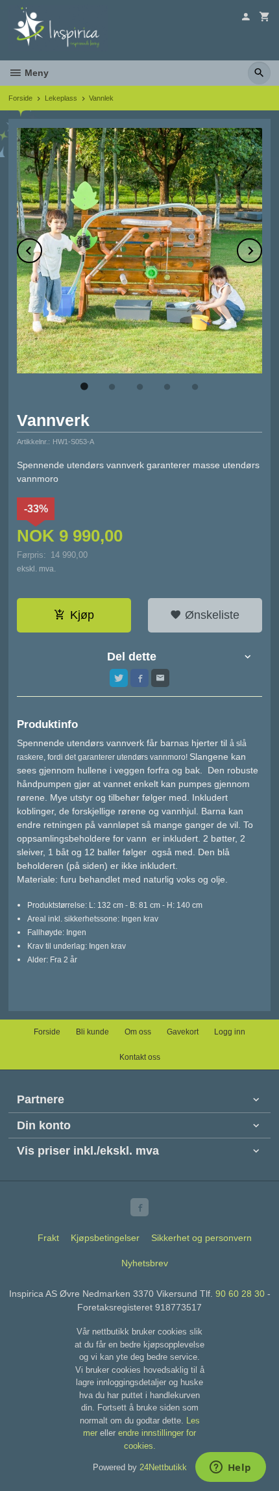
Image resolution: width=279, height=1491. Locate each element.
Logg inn (229, 1031)
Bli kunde (92, 1031)
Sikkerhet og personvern (201, 1238)
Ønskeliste (210, 614)
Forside (20, 98)
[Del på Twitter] (119, 678)
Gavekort (183, 1031)
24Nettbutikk (163, 1467)
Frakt (48, 1238)
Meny (35, 73)
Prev (41, 248)
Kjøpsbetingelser (105, 1238)
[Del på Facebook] (139, 678)
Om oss (138, 1031)
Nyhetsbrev (144, 1263)
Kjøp (82, 614)
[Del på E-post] (160, 678)
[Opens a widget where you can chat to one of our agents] (230, 1468)
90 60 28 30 (240, 1293)
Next (261, 248)
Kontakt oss (139, 1057)
